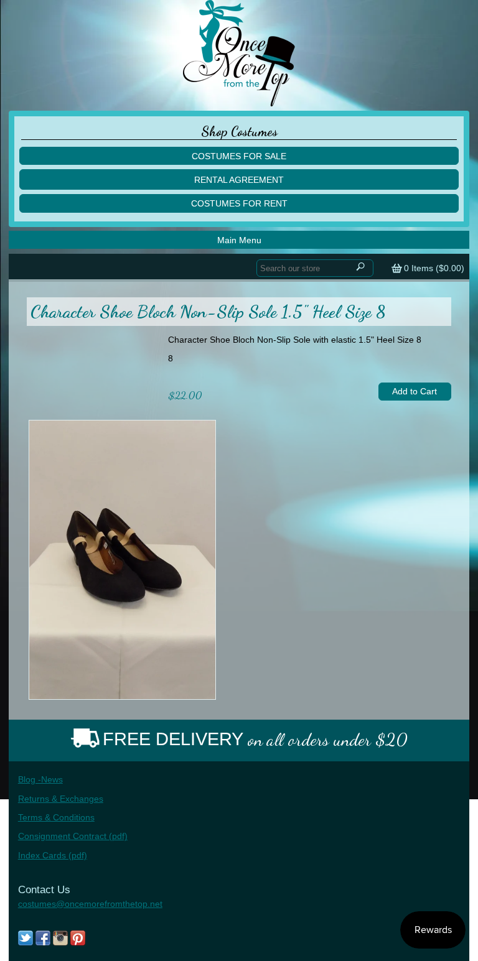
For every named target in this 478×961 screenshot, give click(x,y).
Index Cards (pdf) (52, 855)
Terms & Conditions (56, 817)
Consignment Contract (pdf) (73, 836)
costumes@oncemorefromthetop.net (90, 904)
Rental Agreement (239, 180)
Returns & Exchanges (60, 799)
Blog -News (40, 779)
